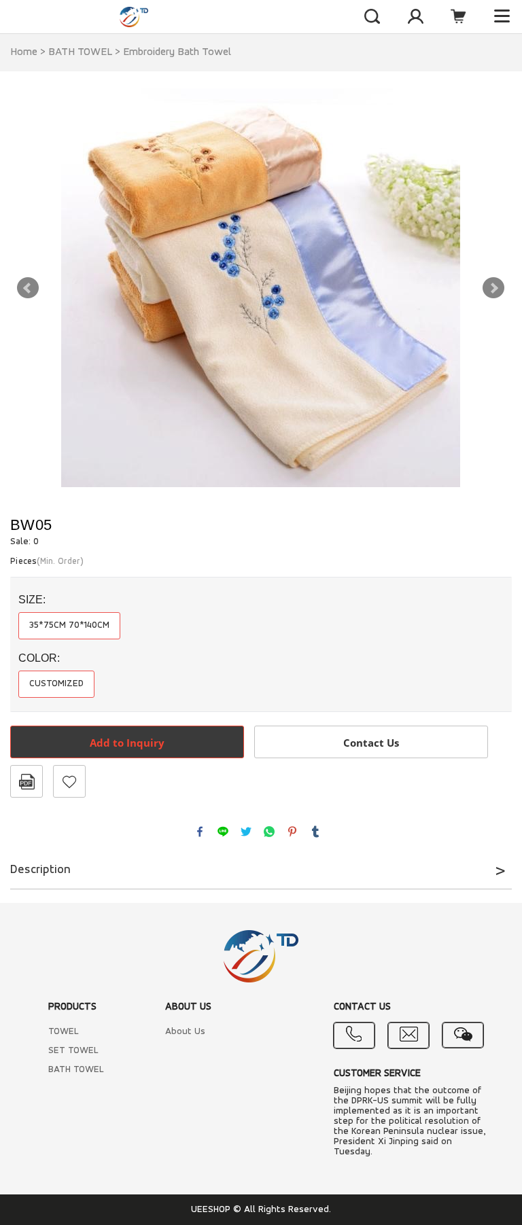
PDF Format (26, 781)
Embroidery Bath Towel (177, 52)
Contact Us (371, 742)
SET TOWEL (73, 1051)
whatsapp (269, 831)
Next (493, 288)
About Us (185, 1032)
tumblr (315, 831)
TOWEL (63, 1032)
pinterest (292, 831)
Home (23, 52)
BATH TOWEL (80, 52)
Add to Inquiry (127, 742)
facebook (200, 831)
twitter (246, 831)
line (223, 831)
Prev (28, 288)
